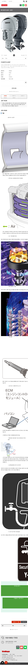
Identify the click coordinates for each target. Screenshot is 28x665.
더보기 (23, 622)
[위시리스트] (25, 82)
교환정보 (14, 97)
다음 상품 (23, 55)
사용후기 (14, 95)
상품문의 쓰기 (15, 622)
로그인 (11, 1)
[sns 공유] (25, 58)
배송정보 (5, 97)
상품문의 (22, 95)
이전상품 (5, 55)
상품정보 (5, 95)
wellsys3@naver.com (10, 658)
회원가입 (4, 1)
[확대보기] (14, 55)
